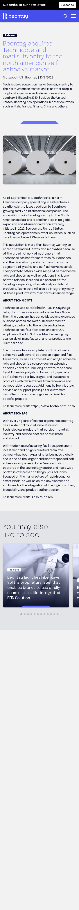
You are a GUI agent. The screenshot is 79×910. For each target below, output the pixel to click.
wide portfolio (21, 425)
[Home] (31, 16)
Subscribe (67, 5)
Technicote (42, 198)
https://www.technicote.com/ (52, 406)
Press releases (41, 497)
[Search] (65, 16)
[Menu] (73, 15)
